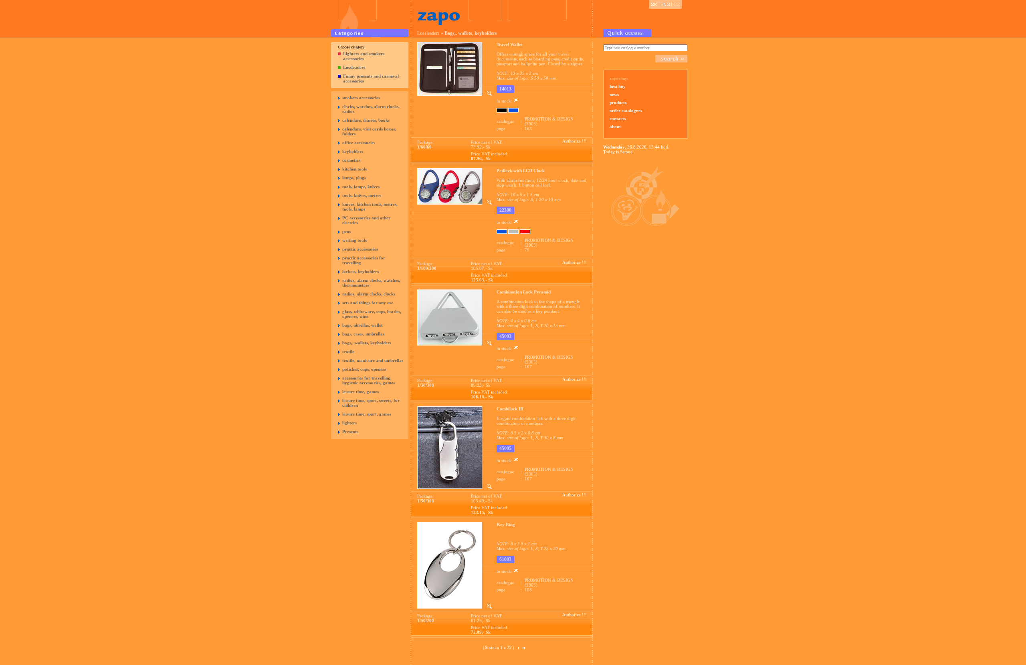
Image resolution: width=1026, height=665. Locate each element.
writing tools (354, 240)
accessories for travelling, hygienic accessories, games (368, 380)
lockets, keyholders (360, 271)
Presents (350, 431)
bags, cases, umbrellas (363, 333)
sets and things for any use (367, 302)
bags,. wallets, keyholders (366, 342)
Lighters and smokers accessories (363, 56)
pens (346, 231)
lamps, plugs (354, 177)
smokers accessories (361, 97)
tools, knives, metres (361, 195)
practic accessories (360, 249)
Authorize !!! (574, 141)
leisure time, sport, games (366, 414)
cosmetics (351, 160)
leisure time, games (360, 391)
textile (348, 351)
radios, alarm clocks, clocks (368, 293)
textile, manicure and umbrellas (372, 360)
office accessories (358, 142)
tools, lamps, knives (361, 186)
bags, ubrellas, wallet (362, 325)
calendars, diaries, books (366, 120)
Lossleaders (354, 67)
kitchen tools (354, 169)
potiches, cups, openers (364, 369)
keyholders (352, 151)
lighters (349, 422)
